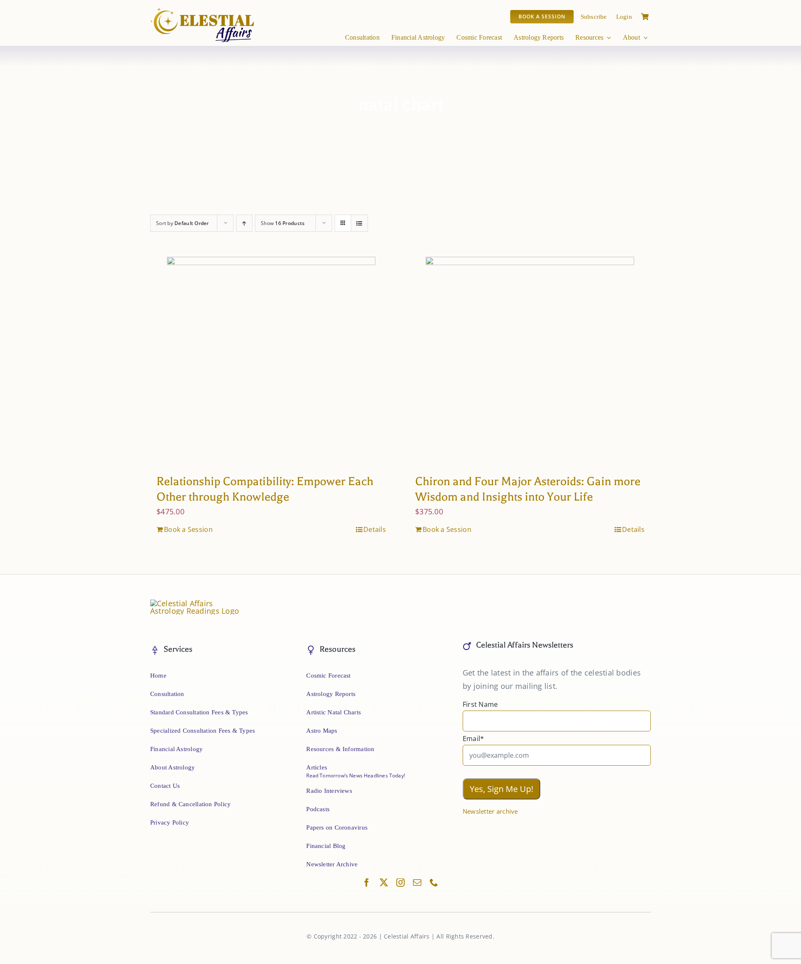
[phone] (434, 882)
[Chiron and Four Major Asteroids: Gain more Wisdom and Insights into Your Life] (530, 361)
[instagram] (400, 882)
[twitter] (384, 882)
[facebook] (367, 882)
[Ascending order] (244, 223)
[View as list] (359, 223)
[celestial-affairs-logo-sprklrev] (202, 10)
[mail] (417, 882)
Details (374, 529)
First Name (480, 704)
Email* (473, 738)
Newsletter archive (490, 811)
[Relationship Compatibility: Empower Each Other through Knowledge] (271, 361)
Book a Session (188, 529)
